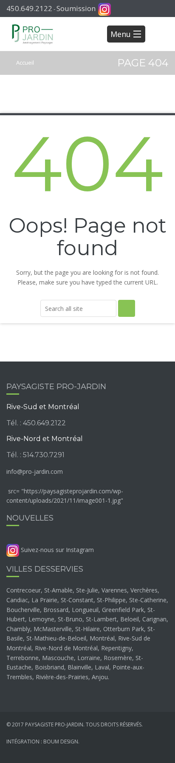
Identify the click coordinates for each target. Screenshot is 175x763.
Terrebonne (22, 658)
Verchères (144, 590)
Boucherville (23, 610)
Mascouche (58, 658)
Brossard (55, 610)
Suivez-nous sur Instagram (56, 550)
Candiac (17, 600)
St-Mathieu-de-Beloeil (56, 638)
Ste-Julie (87, 590)
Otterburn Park (123, 629)
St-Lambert (101, 619)
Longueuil (85, 610)
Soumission (76, 8)
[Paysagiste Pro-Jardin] (32, 34)
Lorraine (88, 658)
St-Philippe (111, 600)
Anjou (100, 677)
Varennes (114, 590)
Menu (120, 34)
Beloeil (129, 619)
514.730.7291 (44, 455)
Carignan (154, 619)
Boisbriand (49, 667)
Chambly (18, 629)
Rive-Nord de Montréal (66, 648)
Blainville (79, 667)
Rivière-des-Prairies (62, 677)
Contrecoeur (23, 590)
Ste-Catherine (148, 600)
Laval (102, 667)
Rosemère (118, 658)
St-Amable (58, 590)
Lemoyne (41, 619)
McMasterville (53, 629)
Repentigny (116, 648)
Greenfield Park (123, 610)
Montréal (102, 638)
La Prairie (44, 600)
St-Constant (77, 600)
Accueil (24, 62)
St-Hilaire (87, 629)
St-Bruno (70, 619)
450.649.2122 (29, 8)
